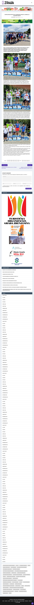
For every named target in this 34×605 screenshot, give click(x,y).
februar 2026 (5, 308)
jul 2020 (4, 453)
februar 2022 (5, 412)
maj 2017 (4, 535)
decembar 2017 (5, 520)
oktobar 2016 (5, 550)
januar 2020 (4, 466)
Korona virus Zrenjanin (21, 572)
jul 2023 (4, 375)
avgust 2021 (4, 425)
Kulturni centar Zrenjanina (17, 574)
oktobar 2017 (5, 524)
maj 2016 (4, 561)
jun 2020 (4, 455)
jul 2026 (4, 297)
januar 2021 (4, 440)
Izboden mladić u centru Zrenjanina (8, 278)
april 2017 (4, 537)
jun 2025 (4, 325)
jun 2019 (4, 481)
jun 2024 (4, 351)
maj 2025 (4, 327)
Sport (17, 17)
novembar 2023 (5, 366)
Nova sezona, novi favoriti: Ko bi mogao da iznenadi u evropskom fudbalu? (15, 287)
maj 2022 (4, 405)
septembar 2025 (5, 319)
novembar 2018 (5, 496)
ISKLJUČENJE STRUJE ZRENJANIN (21, 567)
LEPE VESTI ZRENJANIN (26, 574)
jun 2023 (4, 377)
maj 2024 (4, 353)
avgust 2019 (4, 477)
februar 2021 (5, 438)
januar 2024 (4, 362)
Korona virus (14, 572)
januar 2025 (4, 336)
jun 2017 (4, 533)
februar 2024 (5, 360)
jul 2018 (4, 505)
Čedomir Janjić (5, 593)
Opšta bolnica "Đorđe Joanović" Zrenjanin (10, 580)
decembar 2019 (5, 468)
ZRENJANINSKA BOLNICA (22, 591)
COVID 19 (17, 565)
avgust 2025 (4, 321)
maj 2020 (4, 457)
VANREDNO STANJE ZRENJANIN (7, 589)
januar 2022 (4, 414)
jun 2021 (4, 429)
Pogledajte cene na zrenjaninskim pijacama (10, 280)
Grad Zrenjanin (13, 567)
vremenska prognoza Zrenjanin (8, 591)
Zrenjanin (16, 591)
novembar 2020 (5, 444)
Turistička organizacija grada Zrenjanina (16, 587)
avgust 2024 (5, 347)
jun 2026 (4, 299)
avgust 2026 (4, 295)
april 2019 (4, 485)
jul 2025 (4, 323)
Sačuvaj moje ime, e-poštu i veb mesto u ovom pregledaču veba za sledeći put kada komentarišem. (16, 186)
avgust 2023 (4, 373)
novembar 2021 (5, 418)
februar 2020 (5, 464)
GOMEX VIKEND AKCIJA (6, 567)
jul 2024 (4, 349)
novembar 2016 (5, 548)
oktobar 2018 (5, 498)
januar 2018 (4, 518)
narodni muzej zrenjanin (11, 576)
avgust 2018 (4, 503)
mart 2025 (4, 332)
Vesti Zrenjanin (22, 589)
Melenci (4, 576)
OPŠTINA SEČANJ (15, 578)
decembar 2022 (5, 390)
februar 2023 (5, 386)
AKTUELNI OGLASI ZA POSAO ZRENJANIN (9, 565)
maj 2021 (4, 431)
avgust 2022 (4, 399)
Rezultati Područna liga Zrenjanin (8, 585)
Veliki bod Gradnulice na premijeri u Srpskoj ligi (10, 276)
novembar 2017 (5, 522)
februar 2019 (5, 490)
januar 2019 (4, 492)
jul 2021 (4, 427)
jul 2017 (4, 531)
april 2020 (4, 459)
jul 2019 (4, 479)
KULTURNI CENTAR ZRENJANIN (7, 574)
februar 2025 (5, 334)
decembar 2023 (5, 364)
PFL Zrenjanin (20, 580)
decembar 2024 (5, 338)
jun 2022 (4, 403)
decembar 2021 (5, 416)
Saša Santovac (17, 585)
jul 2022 (4, 401)
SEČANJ (23, 585)
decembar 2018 (5, 494)
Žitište (10, 593)
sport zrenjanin (5, 587)
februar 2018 (5, 516)
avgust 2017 (4, 529)
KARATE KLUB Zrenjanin (6, 572)
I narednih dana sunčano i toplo (8, 274)
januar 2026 (4, 310)
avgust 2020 (5, 451)
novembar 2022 (5, 392)
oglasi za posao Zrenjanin (7, 578)
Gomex (29, 565)
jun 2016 (4, 559)
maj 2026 (4, 301)
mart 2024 (4, 358)
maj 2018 (4, 509)
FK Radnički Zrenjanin (23, 565)
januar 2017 (4, 544)
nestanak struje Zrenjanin (20, 576)
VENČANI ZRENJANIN (16, 589)
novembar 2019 (5, 470)
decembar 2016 (5, 546)
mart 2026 (4, 306)
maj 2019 (4, 483)
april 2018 (4, 511)
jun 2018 (4, 507)
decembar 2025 (5, 312)
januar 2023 (4, 388)
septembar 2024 (5, 345)
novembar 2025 (5, 314)
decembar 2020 (5, 442)
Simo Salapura (27, 585)
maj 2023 (4, 379)
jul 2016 (4, 557)
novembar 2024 (5, 340)
